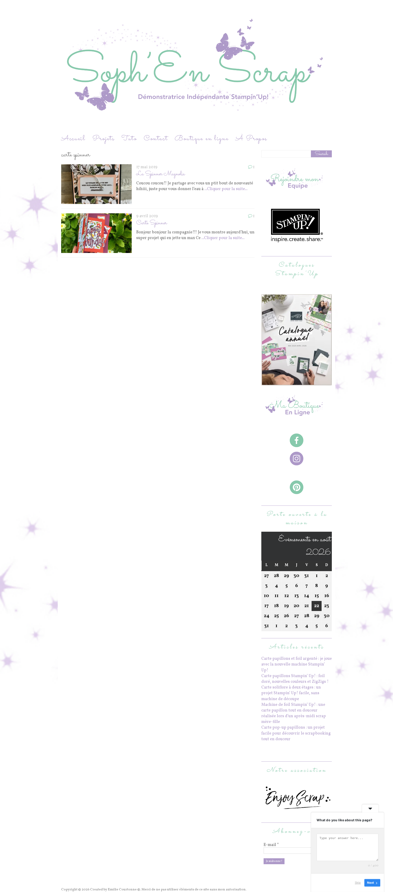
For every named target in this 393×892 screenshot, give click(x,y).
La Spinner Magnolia (160, 174)
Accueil (73, 138)
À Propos (251, 138)
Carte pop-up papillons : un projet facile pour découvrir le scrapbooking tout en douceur (296, 733)
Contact (156, 138)
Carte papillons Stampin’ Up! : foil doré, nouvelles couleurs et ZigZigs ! (295, 679)
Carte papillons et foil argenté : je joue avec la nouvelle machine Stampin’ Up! (296, 664)
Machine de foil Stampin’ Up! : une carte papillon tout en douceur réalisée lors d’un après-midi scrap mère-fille (293, 713)
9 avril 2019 (147, 216)
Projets (103, 138)
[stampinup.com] (296, 382)
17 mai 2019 (146, 167)
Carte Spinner (151, 223)
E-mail (271, 845)
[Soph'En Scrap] (196, 66)
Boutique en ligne (202, 138)
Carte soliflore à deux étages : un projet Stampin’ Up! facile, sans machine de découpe (291, 693)
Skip (358, 882)
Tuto (129, 138)
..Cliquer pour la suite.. (225, 189)
